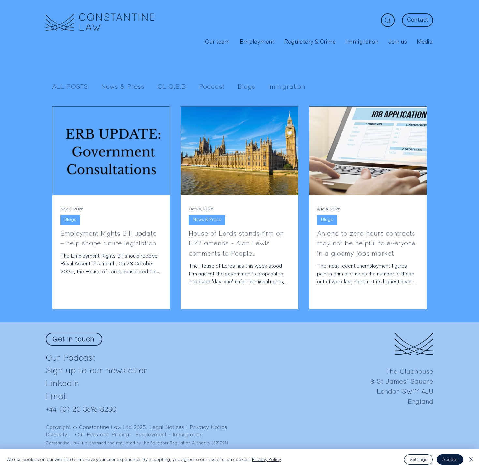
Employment (151, 434)
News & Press (122, 87)
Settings (418, 459)
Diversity (56, 434)
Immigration (286, 87)
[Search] (388, 20)
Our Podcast (70, 358)
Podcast (212, 87)
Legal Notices (166, 427)
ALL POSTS (70, 87)
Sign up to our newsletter (96, 371)
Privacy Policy (266, 459)
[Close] (471, 459)
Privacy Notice (208, 427)
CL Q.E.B (171, 87)
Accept (450, 459)
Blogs (246, 87)
